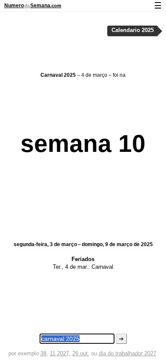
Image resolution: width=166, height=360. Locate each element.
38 (43, 353)
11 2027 (59, 353)
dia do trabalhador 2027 (127, 353)
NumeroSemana (32, 6)
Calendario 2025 (133, 30)
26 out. (80, 353)
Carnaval (102, 267)
